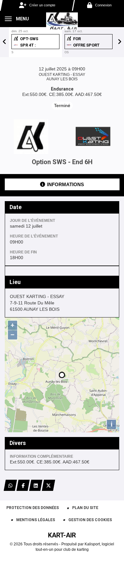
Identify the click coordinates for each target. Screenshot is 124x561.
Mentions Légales (35, 520)
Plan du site (85, 508)
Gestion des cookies (90, 520)
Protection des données (32, 508)
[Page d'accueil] (62, 20)
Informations (65, 184)
